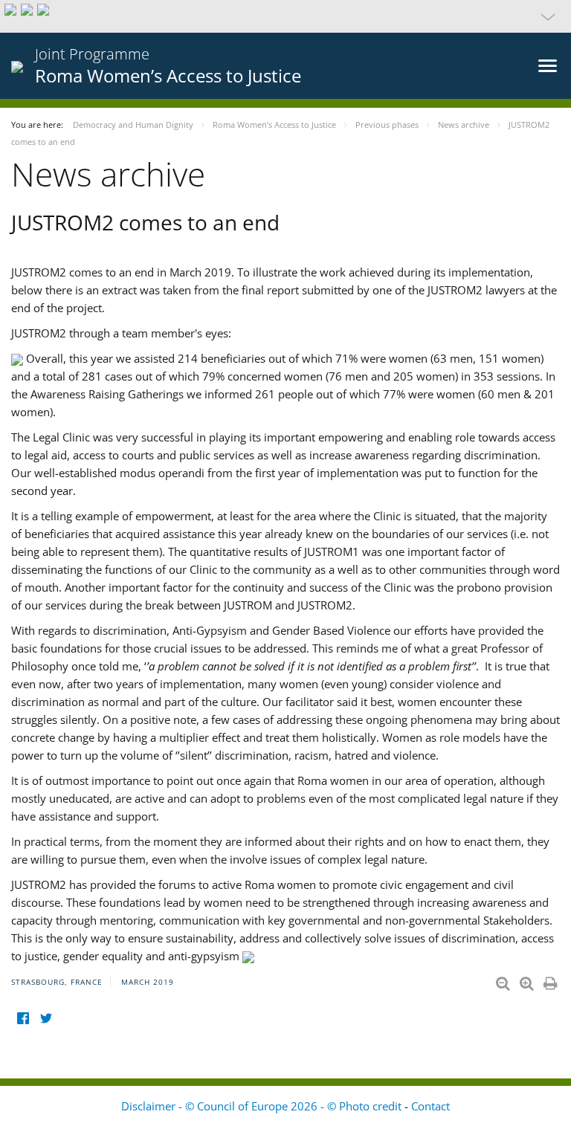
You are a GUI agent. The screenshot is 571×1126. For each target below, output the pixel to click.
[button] (285, 16)
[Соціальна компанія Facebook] (22, 1018)
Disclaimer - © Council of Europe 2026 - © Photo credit (262, 1106)
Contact (430, 1106)
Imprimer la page (551, 980)
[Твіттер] (45, 1018)
